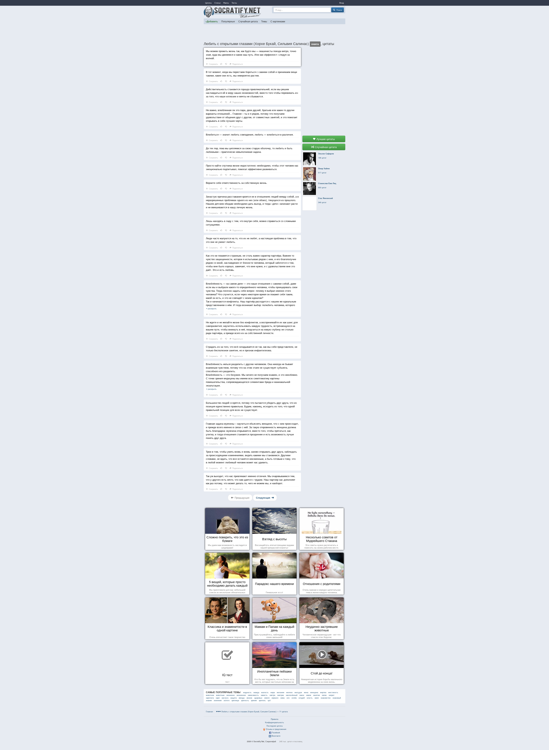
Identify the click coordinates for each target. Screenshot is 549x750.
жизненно (230, 695)
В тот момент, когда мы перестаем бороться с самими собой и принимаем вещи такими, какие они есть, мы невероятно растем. (251, 73)
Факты (226, 2)
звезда (241, 697)
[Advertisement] (274, 32)
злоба (294, 697)
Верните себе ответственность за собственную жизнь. (236, 182)
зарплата (210, 697)
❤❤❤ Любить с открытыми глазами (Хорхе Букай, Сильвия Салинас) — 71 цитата (252, 711)
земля (266, 697)
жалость (264, 692)
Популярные (228, 21)
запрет (331, 695)
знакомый (337, 697)
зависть (264, 695)
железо (289, 692)
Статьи (217, 2)
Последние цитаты (274, 725)
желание (280, 692)
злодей (302, 697)
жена (306, 692)
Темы (264, 21)
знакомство (326, 697)
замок (308, 695)
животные (220, 695)
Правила (274, 719)
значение (218, 700)
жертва (323, 692)
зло (288, 697)
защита (233, 697)
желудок (298, 692)
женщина (314, 692)
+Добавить (211, 21)
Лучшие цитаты (325, 139)
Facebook (276, 732)
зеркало (274, 697)
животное (210, 695)
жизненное (241, 695)
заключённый (291, 695)
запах (324, 695)
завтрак (280, 695)
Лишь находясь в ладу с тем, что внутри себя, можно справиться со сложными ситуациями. (251, 222)
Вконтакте (276, 735)
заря (218, 697)
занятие (316, 695)
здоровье (258, 697)
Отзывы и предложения (276, 729)
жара (272, 692)
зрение (254, 700)
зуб (269, 700)
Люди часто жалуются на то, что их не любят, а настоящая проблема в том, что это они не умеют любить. (251, 240)
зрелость (245, 700)
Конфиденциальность (274, 722)
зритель (262, 700)
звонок (249, 697)
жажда (256, 692)
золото (226, 700)
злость (310, 697)
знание (209, 700)
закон (301, 695)
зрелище (235, 700)
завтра (272, 695)
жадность (247, 692)
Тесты (234, 2)
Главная (209, 711)
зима (282, 697)
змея (317, 697)
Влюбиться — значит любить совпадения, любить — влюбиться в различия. (250, 134)
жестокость (333, 692)
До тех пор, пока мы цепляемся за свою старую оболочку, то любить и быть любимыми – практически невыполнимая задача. (249, 149)
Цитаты (208, 2)
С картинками (277, 21)
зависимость (253, 695)
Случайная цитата (248, 21)
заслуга (225, 697)
